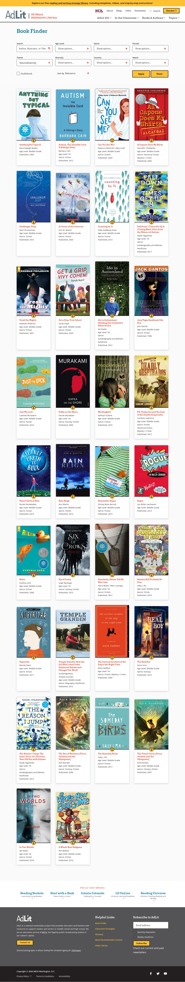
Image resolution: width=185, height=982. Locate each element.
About (110, 10)
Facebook (151, 974)
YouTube (165, 974)
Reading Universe (152, 896)
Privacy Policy (24, 976)
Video (128, 10)
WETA (99, 11)
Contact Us (25, 942)
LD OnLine (122, 895)
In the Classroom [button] (126, 17)
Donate (173, 10)
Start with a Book (61, 895)
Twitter (158, 974)
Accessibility (64, 976)
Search (20, 43)
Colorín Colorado (91, 895)
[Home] (31, 16)
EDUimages (76, 950)
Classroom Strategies (105, 928)
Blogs (119, 10)
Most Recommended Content (108, 940)
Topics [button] (173, 17)
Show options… (66, 49)
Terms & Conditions (45, 976)
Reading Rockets (30, 895)
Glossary (99, 934)
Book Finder (100, 923)
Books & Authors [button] (152, 17)
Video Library (101, 945)
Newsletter (140, 10)
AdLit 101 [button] (103, 17)
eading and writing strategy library (69, 3)
